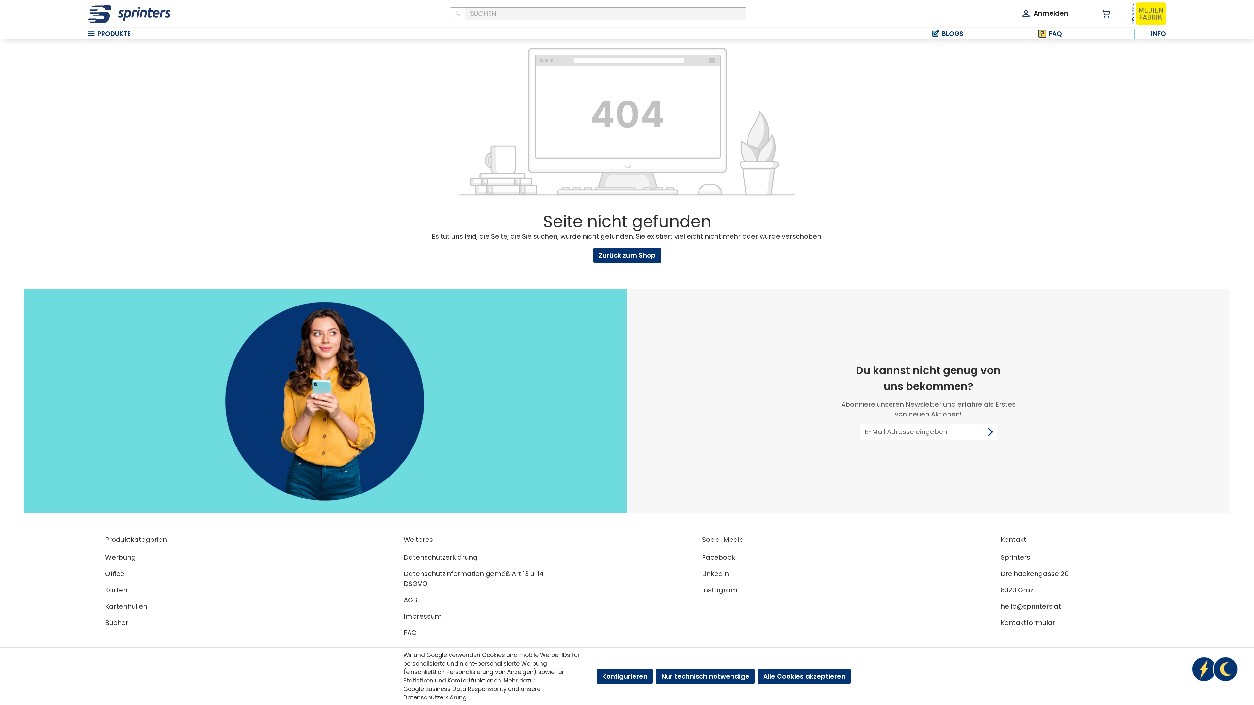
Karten (116, 590)
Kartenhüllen (126, 606)
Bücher (116, 622)
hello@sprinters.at (1031, 606)
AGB (410, 599)
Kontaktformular (1028, 622)
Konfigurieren (625, 676)
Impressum (423, 616)
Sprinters (1015, 557)
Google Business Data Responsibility (454, 689)
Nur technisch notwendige (705, 676)
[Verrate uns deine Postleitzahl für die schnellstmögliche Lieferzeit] (1214, 669)
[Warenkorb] (1102, 14)
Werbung (120, 557)
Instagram (719, 590)
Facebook (718, 557)
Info (1158, 33)
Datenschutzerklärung (440, 557)
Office (114, 573)
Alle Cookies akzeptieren (804, 676)
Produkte (114, 33)
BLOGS (952, 33)
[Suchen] (457, 13)
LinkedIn (715, 573)
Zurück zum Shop (627, 255)
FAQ (1055, 33)
